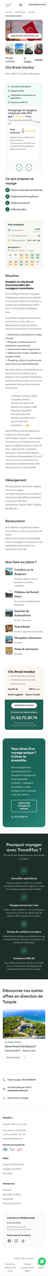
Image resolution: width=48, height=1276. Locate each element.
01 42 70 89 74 (20, 817)
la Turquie (27, 60)
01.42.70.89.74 (24, 718)
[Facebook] (9, 1241)
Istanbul (39, 60)
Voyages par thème (12, 1169)
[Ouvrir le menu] (20, 5)
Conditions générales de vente (10, 1267)
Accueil (8, 12)
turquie (32, 12)
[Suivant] (29, 167)
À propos (7, 1190)
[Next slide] (42, 1024)
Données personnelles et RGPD (27, 1267)
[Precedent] (19, 167)
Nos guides (8, 1199)
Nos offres (7, 1174)
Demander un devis (24, 705)
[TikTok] (23, 1241)
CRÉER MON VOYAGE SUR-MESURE (24, 806)
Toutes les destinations (14, 1164)
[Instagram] (16, 1241)
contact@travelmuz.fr (17, 1091)
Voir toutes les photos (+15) (25, 36)
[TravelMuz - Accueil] (8, 5)
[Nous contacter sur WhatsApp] (42, 1261)
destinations (20, 12)
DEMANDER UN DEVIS (37, 5)
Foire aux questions (12, 1204)
